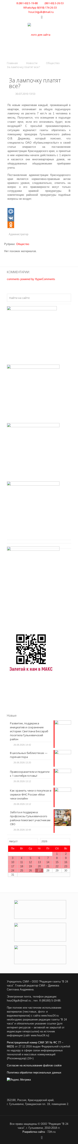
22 (57, 866)
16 (65, 862)
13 (39, 862)
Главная (12, 63)
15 (57, 862)
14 (47, 862)
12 (30, 862)
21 (47, 866)
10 (12, 862)
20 (39, 866)
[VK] (39, 218)
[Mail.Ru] (39, 211)
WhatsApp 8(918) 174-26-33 (40, 7)
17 (12, 866)
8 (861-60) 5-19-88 (27, 3)
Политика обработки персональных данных (34, 1072)
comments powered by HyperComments (31, 279)
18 (21, 866)
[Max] (46, 17)
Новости (31, 63)
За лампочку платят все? (23, 67)
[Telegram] (37, 17)
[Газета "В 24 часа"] (39, 34)
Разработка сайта (33, 1131)
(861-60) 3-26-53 (54, 3)
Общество (53, 63)
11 (21, 862)
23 (65, 866)
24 (12, 870)
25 (21, 870)
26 (30, 870)
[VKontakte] (32, 17)
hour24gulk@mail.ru (41, 12)
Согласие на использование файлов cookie (34, 1065)
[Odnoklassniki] (39, 224)
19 (30, 866)
